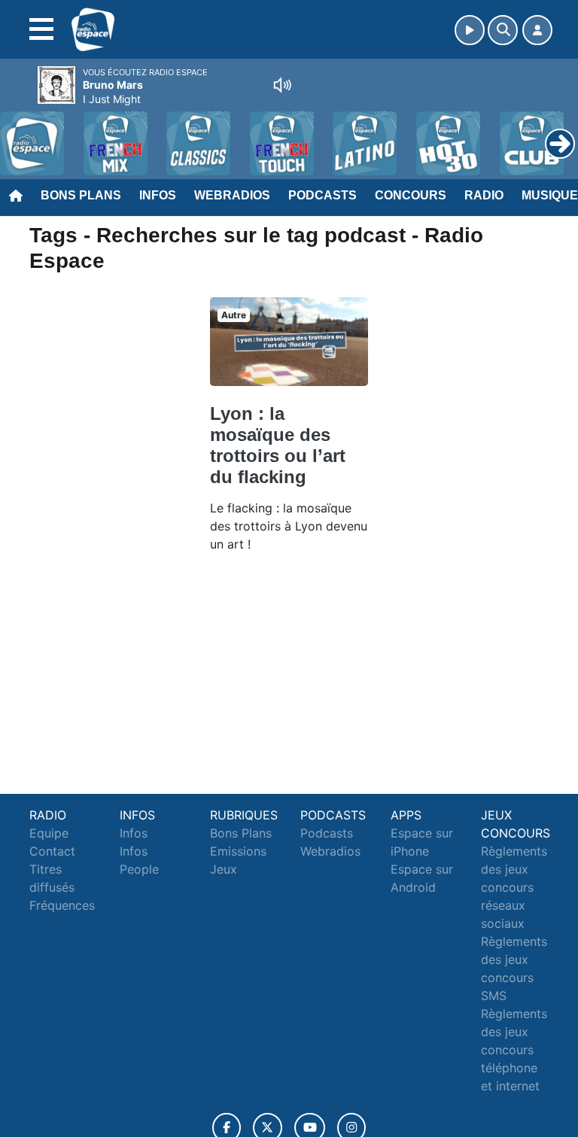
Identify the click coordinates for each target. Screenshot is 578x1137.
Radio (483, 195)
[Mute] (282, 85)
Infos (157, 195)
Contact (52, 851)
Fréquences (62, 905)
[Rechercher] (503, 30)
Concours (410, 195)
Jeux (223, 869)
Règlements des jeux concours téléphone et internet (514, 1049)
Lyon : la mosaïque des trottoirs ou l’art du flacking (277, 445)
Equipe (48, 833)
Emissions (238, 851)
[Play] (19, 132)
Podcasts (322, 195)
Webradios (232, 195)
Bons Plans (81, 195)
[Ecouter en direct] (470, 30)
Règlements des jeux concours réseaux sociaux (514, 887)
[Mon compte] (537, 30)
